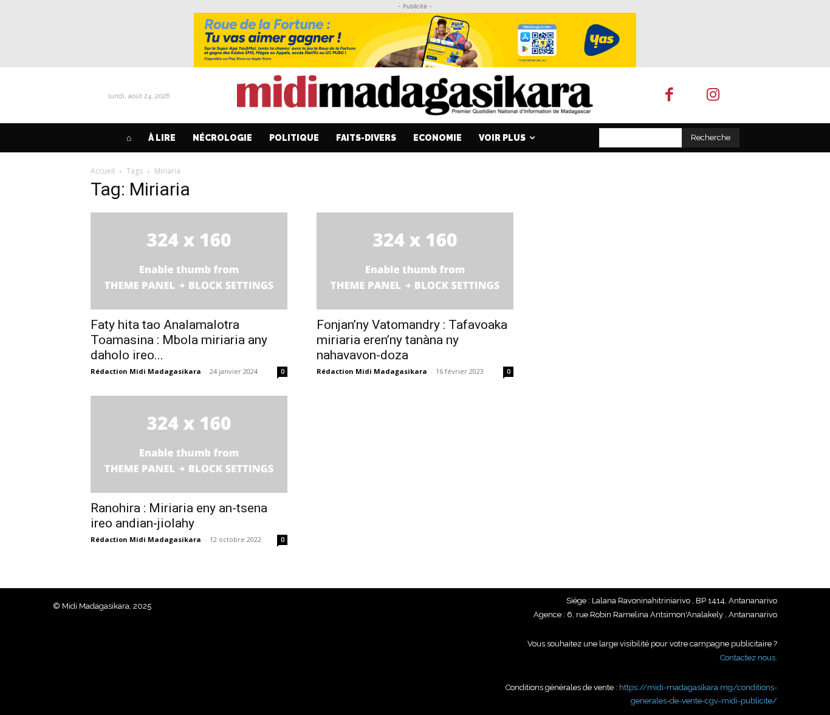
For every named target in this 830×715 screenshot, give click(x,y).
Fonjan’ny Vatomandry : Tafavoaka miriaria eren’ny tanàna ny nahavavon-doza (412, 339)
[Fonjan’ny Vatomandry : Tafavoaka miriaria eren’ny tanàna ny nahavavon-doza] (415, 261)
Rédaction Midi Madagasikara (146, 371)
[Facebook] (669, 95)
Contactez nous (747, 657)
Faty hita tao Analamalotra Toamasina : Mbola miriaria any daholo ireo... (179, 339)
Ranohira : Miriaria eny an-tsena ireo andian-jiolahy (179, 515)
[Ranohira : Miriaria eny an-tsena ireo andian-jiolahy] (189, 444)
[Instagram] (714, 95)
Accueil (103, 171)
